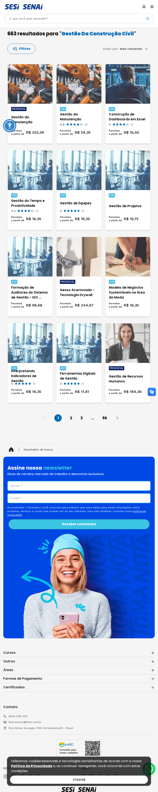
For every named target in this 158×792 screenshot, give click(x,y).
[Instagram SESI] (5, 776)
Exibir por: (110, 48)
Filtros (24, 48)
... (92, 417)
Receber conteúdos (79, 524)
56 (104, 417)
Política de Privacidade (31, 766)
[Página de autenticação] (144, 7)
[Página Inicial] (12, 450)
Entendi (79, 779)
